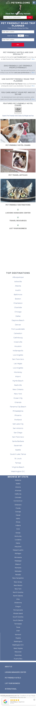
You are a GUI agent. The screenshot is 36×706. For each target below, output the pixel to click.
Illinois (18, 522)
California (18, 494)
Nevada (18, 574)
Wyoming (18, 655)
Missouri (18, 564)
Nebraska (18, 571)
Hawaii (18, 515)
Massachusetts (18, 550)
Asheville (18, 281)
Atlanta (18, 286)
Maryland (18, 546)
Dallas (18, 316)
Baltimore (18, 294)
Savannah (18, 445)
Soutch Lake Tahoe (18, 454)
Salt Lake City (18, 424)
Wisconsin (18, 652)
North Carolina (18, 592)
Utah (18, 631)
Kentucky (18, 536)
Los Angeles (18, 355)
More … (34, 59)
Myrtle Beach (18, 381)
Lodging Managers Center (15, 672)
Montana (18, 568)
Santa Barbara (18, 441)
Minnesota (18, 557)
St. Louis (18, 458)
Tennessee (18, 624)
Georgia (18, 511)
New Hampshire (18, 578)
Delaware (18, 505)
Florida (18, 508)
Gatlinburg (18, 338)
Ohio (18, 599)
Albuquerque (18, 277)
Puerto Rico (18, 659)
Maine (18, 543)
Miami (18, 376)
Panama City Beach (18, 407)
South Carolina (18, 617)
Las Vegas (18, 363)
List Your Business (12, 683)
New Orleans (18, 389)
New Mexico (18, 585)
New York (18, 394)
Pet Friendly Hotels (13, 678)
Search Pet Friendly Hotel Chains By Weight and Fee (18, 116)
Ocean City (18, 398)
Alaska (18, 483)
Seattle (18, 450)
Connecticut (18, 501)
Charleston (18, 303)
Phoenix (18, 415)
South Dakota (18, 620)
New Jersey (18, 582)
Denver (18, 325)
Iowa (18, 529)
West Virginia (18, 648)
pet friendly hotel (20, 57)
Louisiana (18, 540)
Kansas (18, 533)
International (11, 689)
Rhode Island (18, 613)
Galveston (18, 333)
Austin (18, 290)
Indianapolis (18, 351)
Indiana (18, 525)
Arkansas (18, 490)
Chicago (18, 312)
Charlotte (18, 307)
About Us (8, 667)
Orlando (18, 402)
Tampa (18, 463)
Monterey (18, 372)
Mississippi (18, 561)
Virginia (18, 638)
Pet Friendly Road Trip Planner (13, 84)
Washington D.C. (18, 471)
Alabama (18, 480)
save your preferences (22, 72)
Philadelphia (18, 411)
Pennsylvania (18, 610)
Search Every (12, 36)
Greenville (18, 342)
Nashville (18, 385)
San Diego (18, 432)
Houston (18, 346)
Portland (18, 420)
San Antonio (18, 428)
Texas (18, 627)
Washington (18, 641)
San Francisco (18, 359)
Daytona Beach (18, 320)
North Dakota (18, 596)
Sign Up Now (18, 258)
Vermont (18, 634)
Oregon (18, 606)
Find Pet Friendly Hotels (18, 13)
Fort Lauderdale (18, 329)
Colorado (18, 497)
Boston (18, 299)
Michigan (18, 553)
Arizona (18, 487)
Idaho (18, 518)
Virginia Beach (18, 467)
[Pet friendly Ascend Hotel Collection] (18, 110)
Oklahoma (18, 603)
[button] (21, 35)
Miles (27, 36)
